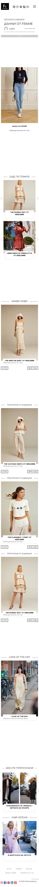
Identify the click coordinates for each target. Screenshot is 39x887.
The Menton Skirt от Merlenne (19, 361)
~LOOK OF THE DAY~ (19, 716)
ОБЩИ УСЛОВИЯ (10, 873)
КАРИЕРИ (19, 869)
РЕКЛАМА (29, 869)
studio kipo (35, 879)
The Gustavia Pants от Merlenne (19, 464)
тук (28, 130)
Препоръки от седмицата (14, 19)
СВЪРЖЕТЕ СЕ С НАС (27, 873)
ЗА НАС (9, 869)
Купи (4, 368)
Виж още (33, 368)
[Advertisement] (19, 153)
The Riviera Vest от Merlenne (20, 613)
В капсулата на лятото (19, 855)
